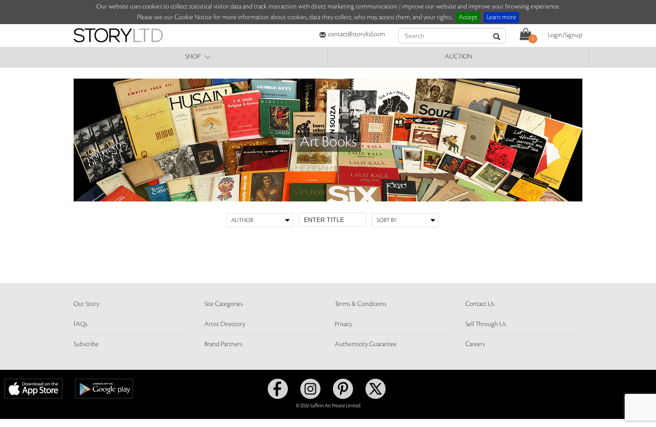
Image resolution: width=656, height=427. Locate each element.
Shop (192, 56)
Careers (475, 344)
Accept (468, 17)
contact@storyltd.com (356, 34)
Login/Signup (565, 35)
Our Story (86, 304)
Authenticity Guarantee (366, 344)
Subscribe (86, 344)
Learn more (501, 17)
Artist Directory (224, 324)
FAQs (80, 324)
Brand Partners (223, 344)
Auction (458, 56)
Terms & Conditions (360, 304)
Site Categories (223, 304)
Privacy (343, 324)
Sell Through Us (485, 324)
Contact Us (479, 304)
